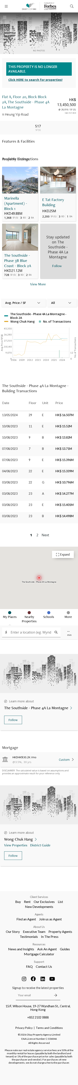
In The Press (49, 936)
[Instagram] (24, 979)
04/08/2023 (9, 471)
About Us (39, 926)
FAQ (29, 966)
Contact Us (44, 966)
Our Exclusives (44, 902)
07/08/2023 (9, 448)
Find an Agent (26, 919)
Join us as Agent (50, 919)
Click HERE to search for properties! (35, 80)
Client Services (39, 897)
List (60, 902)
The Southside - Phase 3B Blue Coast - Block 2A (17, 260)
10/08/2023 (9, 426)
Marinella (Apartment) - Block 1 (15, 203)
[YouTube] (52, 979)
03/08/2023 (9, 482)
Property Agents (60, 931)
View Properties (15, 845)
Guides (65, 949)
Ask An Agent (47, 949)
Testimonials (29, 936)
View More (38, 284)
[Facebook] (33, 979)
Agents (39, 914)
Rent (27, 902)
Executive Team (34, 931)
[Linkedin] (43, 979)
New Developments (39, 907)
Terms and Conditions (49, 1028)
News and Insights (21, 949)
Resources (39, 944)
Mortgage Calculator (39, 954)
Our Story (13, 931)
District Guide (40, 845)
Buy (18, 902)
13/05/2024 (9, 415)
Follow (13, 720)
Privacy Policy (24, 1028)
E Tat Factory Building (53, 202)
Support (39, 961)
